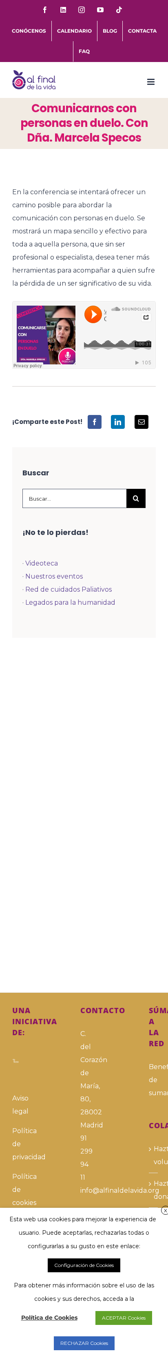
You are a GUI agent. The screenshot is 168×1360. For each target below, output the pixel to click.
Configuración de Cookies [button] (84, 1265)
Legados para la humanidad (70, 602)
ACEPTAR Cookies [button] (124, 1318)
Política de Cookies (49, 1317)
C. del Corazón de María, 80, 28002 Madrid (83, 1079)
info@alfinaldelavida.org (83, 1190)
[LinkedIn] (118, 422)
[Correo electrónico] (141, 422)
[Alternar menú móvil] (151, 82)
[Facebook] (95, 422)
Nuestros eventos (54, 576)
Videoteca (41, 563)
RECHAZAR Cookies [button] (84, 1343)
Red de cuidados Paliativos (68, 589)
